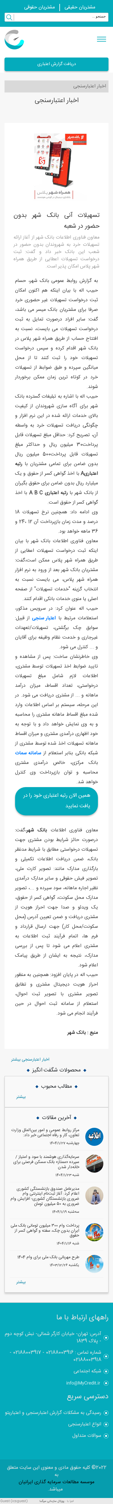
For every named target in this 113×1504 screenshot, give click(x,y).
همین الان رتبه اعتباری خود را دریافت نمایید (56, 801)
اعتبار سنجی (44, 618)
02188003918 (87, 1360)
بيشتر (21, 1097)
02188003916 (60, 1353)
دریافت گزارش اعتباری (56, 64)
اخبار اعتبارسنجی (89, 86)
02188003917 (27, 1353)
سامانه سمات (28, 753)
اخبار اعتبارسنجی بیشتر (30, 1059)
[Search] (9, 18)
